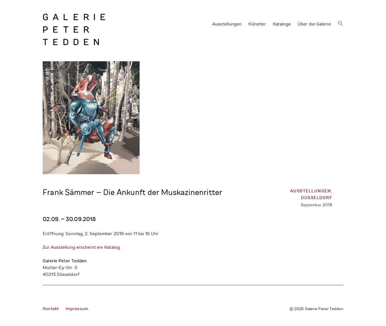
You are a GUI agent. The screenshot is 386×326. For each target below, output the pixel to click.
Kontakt (51, 309)
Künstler (257, 24)
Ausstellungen (227, 24)
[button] (340, 24)
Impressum (77, 309)
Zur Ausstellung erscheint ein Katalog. (82, 247)
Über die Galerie (314, 24)
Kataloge (282, 24)
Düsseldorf (316, 198)
